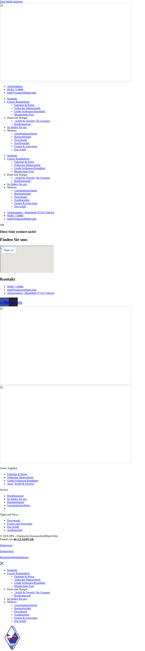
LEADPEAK (25, 539)
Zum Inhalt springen (11, 1)
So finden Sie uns (17, 127)
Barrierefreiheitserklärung (14, 557)
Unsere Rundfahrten (18, 101)
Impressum (6, 545)
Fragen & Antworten (25, 146)
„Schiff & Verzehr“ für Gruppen (32, 120)
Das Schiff (20, 149)
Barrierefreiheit (22, 136)
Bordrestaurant (22, 124)
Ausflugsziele (21, 143)
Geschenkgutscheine (25, 133)
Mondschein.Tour (24, 114)
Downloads (20, 140)
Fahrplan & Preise (24, 105)
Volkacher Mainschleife (27, 108)
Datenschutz (7, 551)
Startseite (12, 98)
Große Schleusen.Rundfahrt (29, 111)
